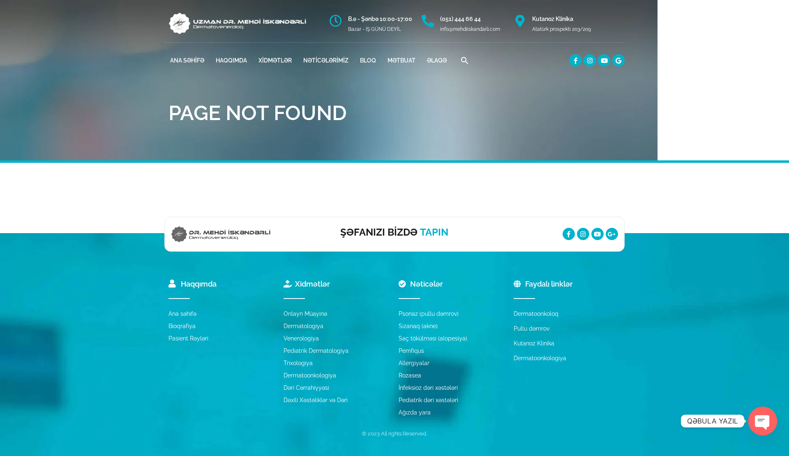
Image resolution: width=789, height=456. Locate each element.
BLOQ (368, 60)
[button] (464, 60)
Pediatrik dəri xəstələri (428, 400)
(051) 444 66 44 (460, 19)
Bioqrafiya (182, 326)
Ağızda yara (415, 412)
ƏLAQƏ (437, 60)
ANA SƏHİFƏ (187, 60)
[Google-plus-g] (612, 234)
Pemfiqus (411, 350)
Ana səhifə (182, 313)
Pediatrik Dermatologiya (316, 350)
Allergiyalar (414, 363)
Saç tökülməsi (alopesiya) (433, 338)
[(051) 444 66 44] (428, 21)
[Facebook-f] (575, 60)
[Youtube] (604, 60)
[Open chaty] (762, 421)
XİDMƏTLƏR (275, 60)
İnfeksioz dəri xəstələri (428, 387)
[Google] (618, 60)
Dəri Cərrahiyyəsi (306, 387)
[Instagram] (590, 60)
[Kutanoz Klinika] (520, 21)
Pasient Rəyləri (188, 338)
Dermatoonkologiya (310, 375)
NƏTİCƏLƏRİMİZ (325, 60)
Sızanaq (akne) (418, 326)
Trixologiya (298, 363)
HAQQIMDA (231, 60)
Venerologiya (301, 338)
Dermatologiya (303, 326)
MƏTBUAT (401, 60)
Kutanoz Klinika (552, 19)
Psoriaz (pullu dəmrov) (429, 313)
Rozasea (410, 375)
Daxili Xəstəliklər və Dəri (316, 400)
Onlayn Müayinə (305, 313)
